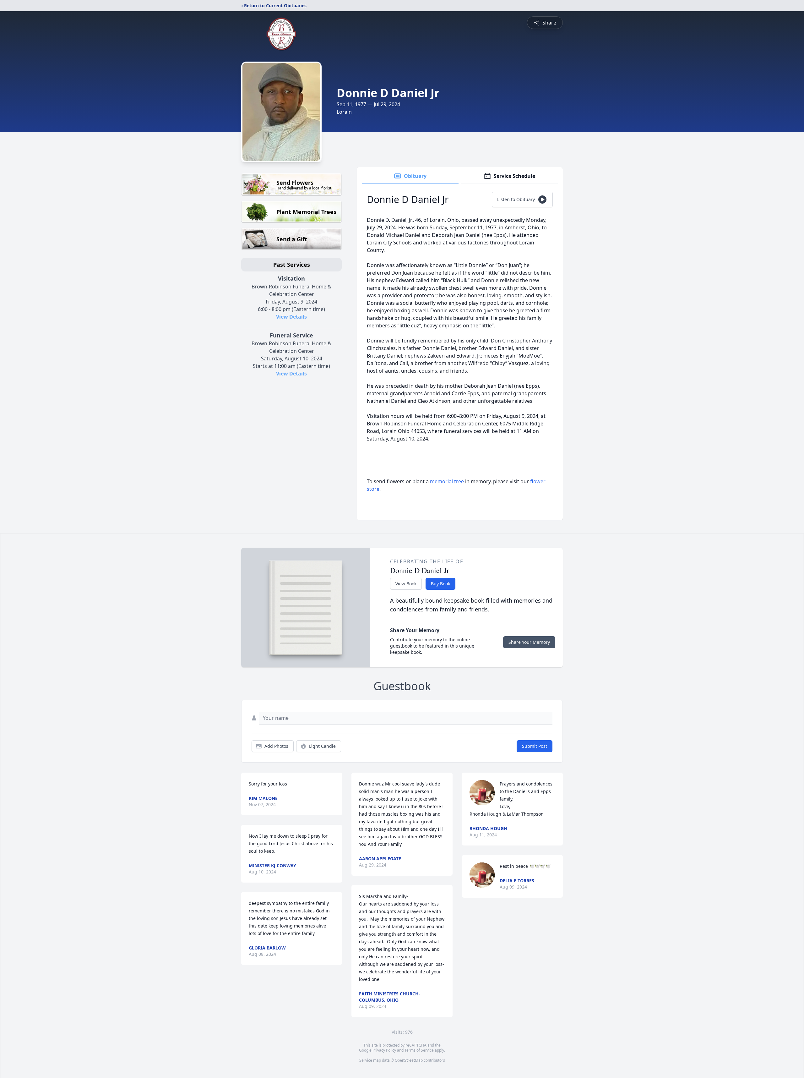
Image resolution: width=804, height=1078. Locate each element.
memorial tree (447, 481)
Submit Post (534, 746)
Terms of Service (419, 1050)
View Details (291, 316)
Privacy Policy (384, 1050)
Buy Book (440, 584)
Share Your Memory (529, 642)
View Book (405, 584)
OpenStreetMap (409, 1060)
